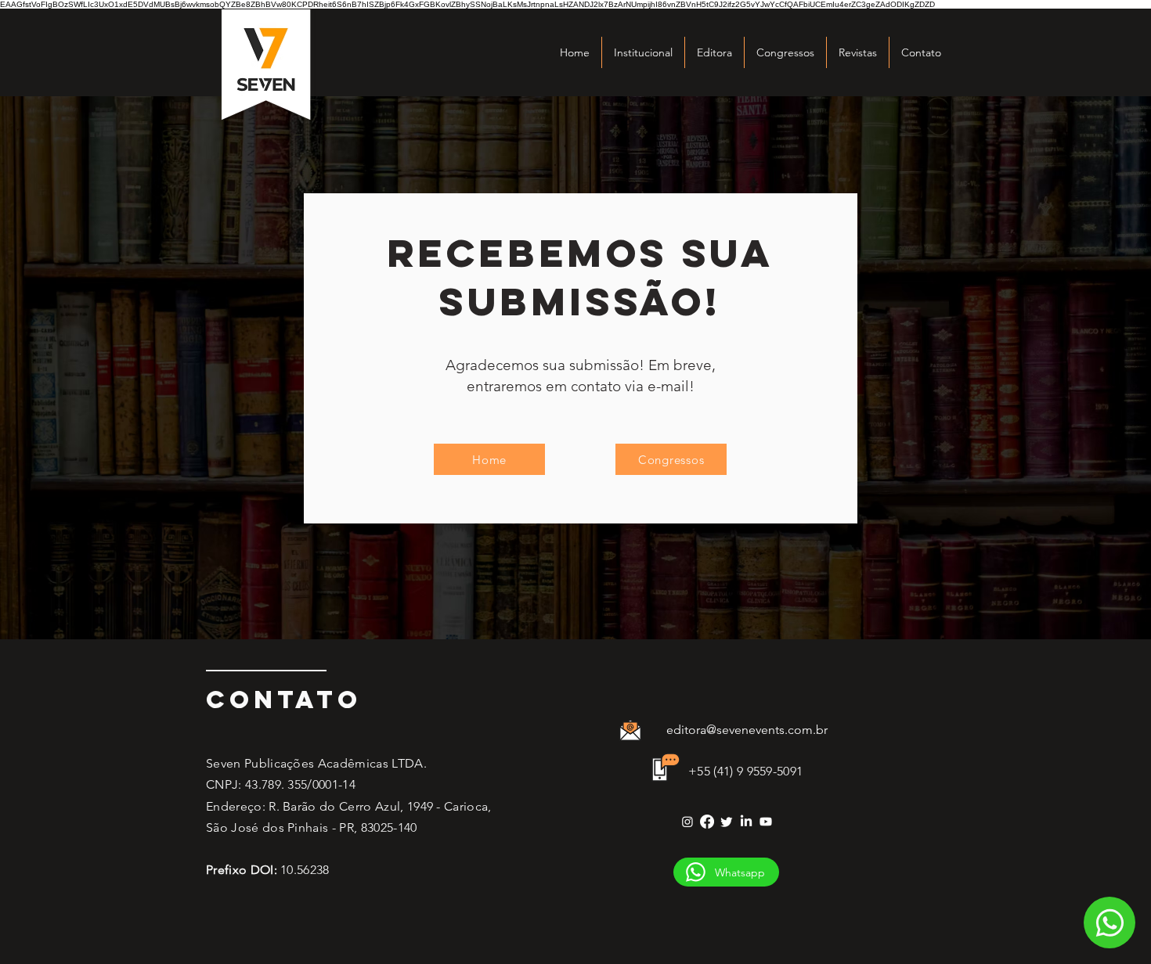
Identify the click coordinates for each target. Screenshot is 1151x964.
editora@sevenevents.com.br (747, 729)
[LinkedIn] (746, 822)
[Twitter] (727, 822)
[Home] (1109, 922)
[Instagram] (687, 822)
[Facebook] (707, 822)
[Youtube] (766, 822)
